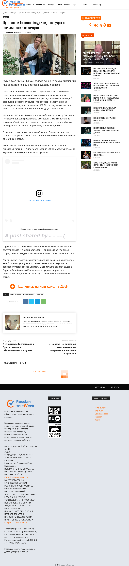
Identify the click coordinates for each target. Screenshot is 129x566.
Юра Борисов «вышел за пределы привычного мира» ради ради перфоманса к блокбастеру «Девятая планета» (106, 72)
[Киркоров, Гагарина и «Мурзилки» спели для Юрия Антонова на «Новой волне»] (86, 142)
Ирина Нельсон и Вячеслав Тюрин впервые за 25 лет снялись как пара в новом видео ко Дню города (106, 97)
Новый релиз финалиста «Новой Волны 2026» (104, 119)
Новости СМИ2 (39, 371)
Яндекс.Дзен (100, 408)
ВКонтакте (99, 411)
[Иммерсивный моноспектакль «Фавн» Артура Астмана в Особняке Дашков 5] (86, 130)
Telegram (98, 417)
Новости (40, 295)
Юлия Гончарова (88, 63)
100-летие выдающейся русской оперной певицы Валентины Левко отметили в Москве (105, 165)
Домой (5, 13)
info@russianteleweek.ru (15, 522)
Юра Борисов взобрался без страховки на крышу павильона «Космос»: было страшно (99, 56)
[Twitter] (31, 301)
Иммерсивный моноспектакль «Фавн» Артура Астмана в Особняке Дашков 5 (106, 130)
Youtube (98, 420)
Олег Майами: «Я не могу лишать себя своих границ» (106, 153)
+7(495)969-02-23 (26, 454)
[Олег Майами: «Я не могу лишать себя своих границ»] (86, 155)
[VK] (25, 301)
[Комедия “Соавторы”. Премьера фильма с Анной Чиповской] (86, 110)
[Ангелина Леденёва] (12, 322)
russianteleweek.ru (13, 8)
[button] (118, 5)
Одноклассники (101, 414)
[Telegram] (37, 301)
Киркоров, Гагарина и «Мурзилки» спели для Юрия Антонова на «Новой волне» (106, 142)
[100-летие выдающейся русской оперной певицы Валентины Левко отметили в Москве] (86, 165)
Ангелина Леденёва (13, 32)
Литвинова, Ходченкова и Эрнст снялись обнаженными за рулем (19, 347)
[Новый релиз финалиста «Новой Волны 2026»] (86, 120)
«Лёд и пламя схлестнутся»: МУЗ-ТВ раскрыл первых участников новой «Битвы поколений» (106, 85)
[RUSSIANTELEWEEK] (13, 3)
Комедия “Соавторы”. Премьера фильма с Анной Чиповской (104, 109)
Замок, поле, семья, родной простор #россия (39, 229)
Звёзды (13, 13)
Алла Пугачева (15, 295)
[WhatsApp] (43, 301)
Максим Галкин (55, 237)
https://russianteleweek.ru (16, 477)
